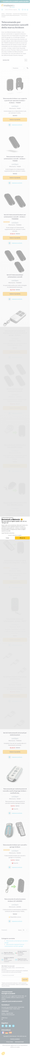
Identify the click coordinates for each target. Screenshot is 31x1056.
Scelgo (7, 537)
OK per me (22, 537)
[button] (3, 1053)
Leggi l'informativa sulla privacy (8, 533)
